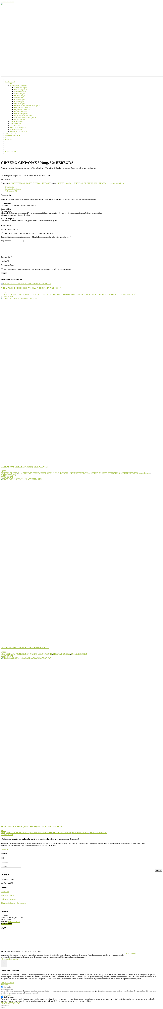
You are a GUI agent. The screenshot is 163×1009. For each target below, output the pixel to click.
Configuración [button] (6, 959)
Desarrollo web (131, 953)
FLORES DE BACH (13, 135)
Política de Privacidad (8, 899)
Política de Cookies (7, 895)
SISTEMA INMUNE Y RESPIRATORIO (106, 473)
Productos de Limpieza (18, 127)
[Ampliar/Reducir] (2, 1005)
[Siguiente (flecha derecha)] (4, 1007)
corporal (21, 294)
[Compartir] (6, 1005)
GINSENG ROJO (90, 183)
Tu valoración (6, 257)
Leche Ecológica (20, 96)
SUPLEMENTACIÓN (129, 294)
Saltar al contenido (7, 2)
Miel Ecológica (19, 104)
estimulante (69, 183)
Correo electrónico (8, 265)
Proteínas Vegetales (21, 113)
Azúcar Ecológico (20, 88)
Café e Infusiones (20, 92)
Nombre (4, 261)
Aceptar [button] (15, 959)
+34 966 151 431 (14, 922)
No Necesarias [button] (6, 995)
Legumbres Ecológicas (22, 109)
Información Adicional (13, 189)
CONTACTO (10, 139)
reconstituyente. (112, 183)
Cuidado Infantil (15, 123)
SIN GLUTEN (10, 133)
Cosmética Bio (15, 125)
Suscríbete (4, 849)
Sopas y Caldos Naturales (23, 115)
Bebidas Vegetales (20, 90)
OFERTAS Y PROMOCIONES (20, 183)
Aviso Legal (5, 892)
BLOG (7, 137)
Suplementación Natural (18, 131)
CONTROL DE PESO (9, 294)
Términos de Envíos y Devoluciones (13, 903)
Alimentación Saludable (18, 86)
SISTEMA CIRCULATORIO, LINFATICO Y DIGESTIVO (98, 294)
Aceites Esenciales (16, 129)
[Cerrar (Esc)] (8, 1005)
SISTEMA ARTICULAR (62, 833)
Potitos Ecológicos (20, 111)
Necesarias (7, 987)
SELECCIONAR (7, 296)
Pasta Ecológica (19, 100)
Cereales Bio (18, 98)
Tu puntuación (6, 241)
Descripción (9, 187)
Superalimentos (19, 119)
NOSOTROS (10, 82)
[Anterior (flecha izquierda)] (2, 1007)
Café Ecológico (19, 94)
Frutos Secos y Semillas (22, 108)
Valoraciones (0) (11, 191)
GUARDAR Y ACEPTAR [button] (10, 1003)
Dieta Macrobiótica (16, 121)
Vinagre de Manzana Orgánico (25, 117)
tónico (121, 183)
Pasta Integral (19, 102)
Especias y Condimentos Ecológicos (27, 106)
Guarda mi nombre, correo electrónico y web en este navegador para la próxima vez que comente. (38, 269)
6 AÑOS (61, 183)
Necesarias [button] (4, 985)
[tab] (78, 187)
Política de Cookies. (94, 957)
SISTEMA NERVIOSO (41, 183)
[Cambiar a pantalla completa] (4, 1005)
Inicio (27, 294)
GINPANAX (78, 183)
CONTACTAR (6, 924)
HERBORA (102, 183)
